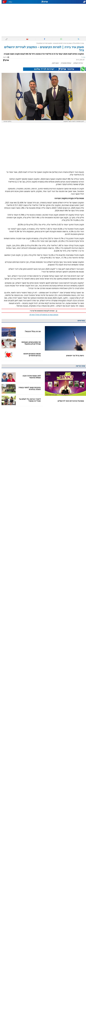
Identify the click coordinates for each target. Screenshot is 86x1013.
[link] (64, 343)
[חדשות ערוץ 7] (43, 2)
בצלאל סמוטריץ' (64, 63)
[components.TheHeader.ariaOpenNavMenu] (72, 2)
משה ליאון (54, 63)
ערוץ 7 (80, 43)
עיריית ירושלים (76, 63)
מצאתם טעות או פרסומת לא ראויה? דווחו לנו (42, 315)
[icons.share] (3, 1)
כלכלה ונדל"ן (74, 43)
